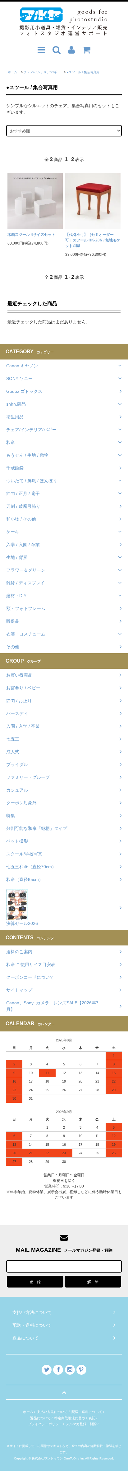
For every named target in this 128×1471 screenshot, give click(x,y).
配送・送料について (86, 1412)
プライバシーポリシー (45, 1424)
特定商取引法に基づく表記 (74, 1418)
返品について (40, 1418)
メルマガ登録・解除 (81, 1424)
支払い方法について (52, 1412)
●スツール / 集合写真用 (83, 72)
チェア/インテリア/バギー (42, 72)
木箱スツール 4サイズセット (31, 234)
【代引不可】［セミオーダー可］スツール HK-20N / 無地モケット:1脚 (92, 240)
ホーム (12, 72)
